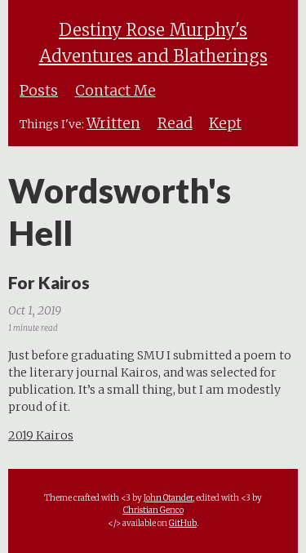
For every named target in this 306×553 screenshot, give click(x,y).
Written (113, 123)
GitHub (183, 523)
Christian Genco (153, 510)
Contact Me (115, 91)
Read (175, 123)
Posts (39, 91)
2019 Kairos (40, 435)
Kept (225, 123)
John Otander (168, 498)
